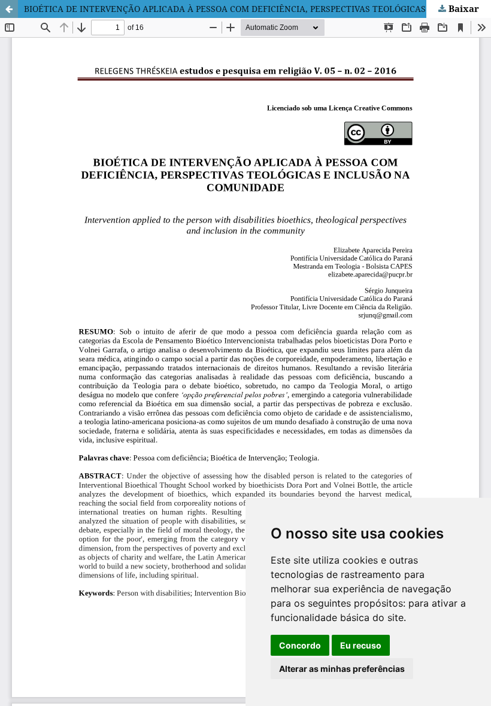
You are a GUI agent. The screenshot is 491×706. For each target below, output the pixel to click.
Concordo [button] (300, 645)
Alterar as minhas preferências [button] (342, 669)
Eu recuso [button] (360, 645)
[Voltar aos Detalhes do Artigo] (9, 9)
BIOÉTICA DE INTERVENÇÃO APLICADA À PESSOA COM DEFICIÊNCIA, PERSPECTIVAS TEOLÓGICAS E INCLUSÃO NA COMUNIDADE (257, 8)
